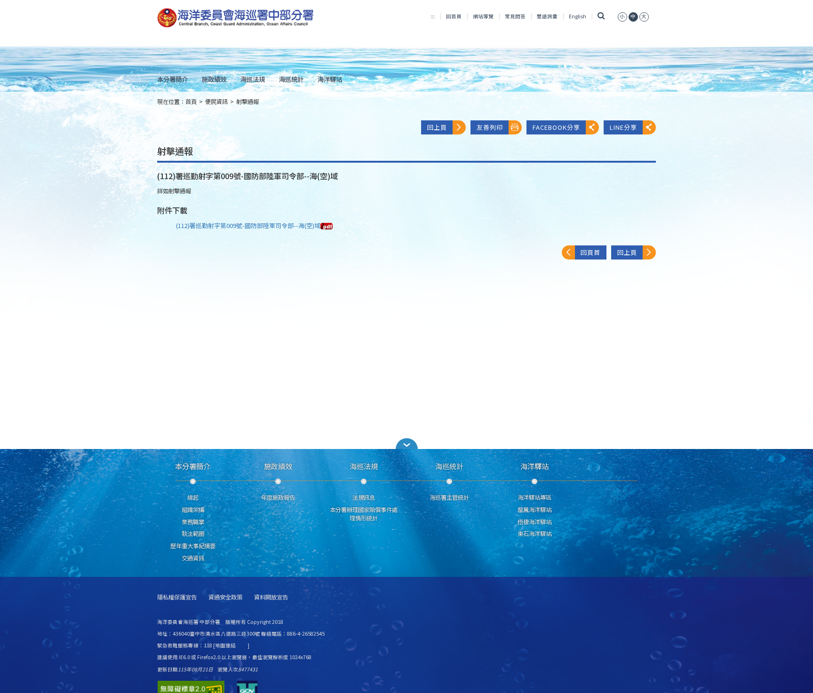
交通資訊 (193, 558)
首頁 (191, 101)
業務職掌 (193, 522)
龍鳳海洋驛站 (534, 509)
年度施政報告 (278, 497)
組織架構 (193, 509)
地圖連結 (225, 645)
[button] (406, 443)
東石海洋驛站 (534, 533)
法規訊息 (363, 497)
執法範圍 (193, 533)
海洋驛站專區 (534, 497)
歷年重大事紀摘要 (192, 546)
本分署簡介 (172, 79)
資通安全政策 (225, 597)
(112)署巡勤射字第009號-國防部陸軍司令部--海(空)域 (248, 225)
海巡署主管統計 (449, 497)
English (577, 16)
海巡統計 (291, 79)
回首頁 (454, 16)
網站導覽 (483, 16)
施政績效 (214, 79)
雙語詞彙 (547, 16)
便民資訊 (216, 101)
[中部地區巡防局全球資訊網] (235, 18)
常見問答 (515, 16)
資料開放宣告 (271, 597)
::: (432, 16)
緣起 (193, 497)
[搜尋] (601, 16)
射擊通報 (247, 101)
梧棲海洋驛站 (534, 522)
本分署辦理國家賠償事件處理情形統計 (364, 513)
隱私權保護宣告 (177, 597)
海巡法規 (252, 79)
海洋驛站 (330, 79)
